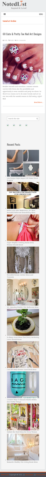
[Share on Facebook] (15, 126)
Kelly (5, 40)
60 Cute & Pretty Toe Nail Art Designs (22, 34)
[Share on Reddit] (28, 126)
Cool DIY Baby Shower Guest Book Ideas (21, 369)
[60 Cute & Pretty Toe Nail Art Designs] (23, 64)
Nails (12, 40)
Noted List (5, 475)
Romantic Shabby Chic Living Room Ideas (22, 462)
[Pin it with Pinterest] (9, 126)
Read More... (38, 102)
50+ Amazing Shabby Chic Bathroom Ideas (23, 307)
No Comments (21, 40)
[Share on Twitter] (21, 126)
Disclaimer (29, 475)
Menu (41, 14)
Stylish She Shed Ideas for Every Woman (22, 432)
